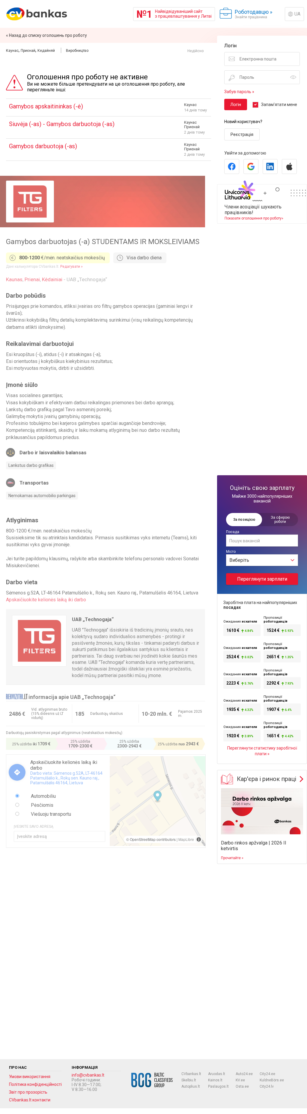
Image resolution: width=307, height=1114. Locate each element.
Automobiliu (43, 796)
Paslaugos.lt (218, 1086)
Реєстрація (242, 134)
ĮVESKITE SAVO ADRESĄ (33, 826)
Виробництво (77, 51)
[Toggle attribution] (198, 839)
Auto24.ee (244, 1074)
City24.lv (267, 1086)
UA (297, 14)
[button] (158, 797)
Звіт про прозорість (28, 1092)
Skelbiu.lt (188, 1080)
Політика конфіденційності (35, 1084)
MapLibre (186, 839)
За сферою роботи (280, 519)
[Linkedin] (270, 166)
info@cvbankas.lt (88, 1075)
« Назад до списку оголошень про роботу (46, 35)
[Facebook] (231, 166)
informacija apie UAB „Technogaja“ (71, 697)
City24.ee (267, 1074)
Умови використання (29, 1076)
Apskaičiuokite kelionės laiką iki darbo (46, 600)
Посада (232, 532)
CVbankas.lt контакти (29, 1100)
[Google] (250, 166)
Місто (231, 552)
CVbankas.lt (191, 1074)
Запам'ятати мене (279, 104)
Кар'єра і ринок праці (266, 778)
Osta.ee (242, 1086)
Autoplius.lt (190, 1086)
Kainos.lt (215, 1080)
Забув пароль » (239, 91)
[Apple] (289, 166)
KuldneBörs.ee (272, 1080)
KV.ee (240, 1080)
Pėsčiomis (41, 805)
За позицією (244, 519)
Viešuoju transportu (50, 814)
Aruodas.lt (216, 1074)
